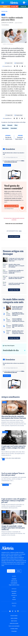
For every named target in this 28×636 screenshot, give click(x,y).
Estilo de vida (4, 11)
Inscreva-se (14, 595)
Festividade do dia (11, 350)
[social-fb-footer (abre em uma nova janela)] (12, 611)
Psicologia (5, 432)
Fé (3, 459)
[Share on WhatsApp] (24, 66)
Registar (5, 6)
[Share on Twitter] (19, 66)
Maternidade (5, 128)
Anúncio (14, 599)
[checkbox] (3, 160)
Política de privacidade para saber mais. (14, 161)
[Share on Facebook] (14, 66)
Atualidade (14, 579)
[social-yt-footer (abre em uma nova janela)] (10, 611)
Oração (22, 6)
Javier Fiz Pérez (18, 22)
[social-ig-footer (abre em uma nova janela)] (18, 611)
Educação (10, 125)
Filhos (16, 125)
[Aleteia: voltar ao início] (14, 2)
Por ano (14, 605)
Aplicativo (14, 593)
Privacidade (14, 631)
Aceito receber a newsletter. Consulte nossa (14, 161)
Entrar (18, 571)
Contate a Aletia (14, 628)
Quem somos (14, 620)
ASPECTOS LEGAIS (14, 623)
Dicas (4, 512)
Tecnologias (5, 484)
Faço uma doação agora (10, 206)
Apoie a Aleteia (14, 618)
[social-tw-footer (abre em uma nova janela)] (15, 611)
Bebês (3, 125)
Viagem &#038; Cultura (14, 585)
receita (4, 402)
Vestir (14, 597)
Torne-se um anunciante (14, 626)
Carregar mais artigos (14, 289)
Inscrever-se (7, 165)
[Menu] (4, 2)
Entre (20, 231)
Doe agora (13, 6)
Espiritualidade (14, 583)
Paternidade (14, 128)
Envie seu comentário (14, 236)
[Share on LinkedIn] (17, 66)
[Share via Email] (22, 66)
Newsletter (14, 591)
